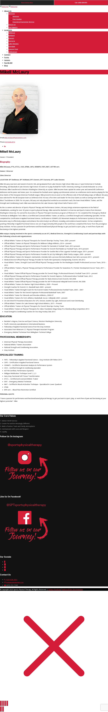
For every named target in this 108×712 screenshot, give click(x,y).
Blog (6, 65)
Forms (6, 57)
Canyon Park (13, 49)
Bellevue (11, 33)
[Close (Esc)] (7, 703)
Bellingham (12, 52)
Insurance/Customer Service (23, 22)
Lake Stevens (13, 44)
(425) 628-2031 (12, 579)
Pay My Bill (8, 63)
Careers (7, 60)
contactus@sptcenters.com (15, 582)
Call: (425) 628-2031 (81, 2)
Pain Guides (17, 19)
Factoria (11, 41)
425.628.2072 (10, 142)
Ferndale (11, 46)
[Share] (5, 703)
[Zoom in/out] (1, 703)
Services (11, 14)
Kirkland (11, 35)
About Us (7, 11)
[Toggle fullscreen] (3, 703)
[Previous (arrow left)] (1, 709)
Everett (11, 38)
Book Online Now (27, 2)
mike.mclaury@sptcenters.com (15, 138)
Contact (7, 55)
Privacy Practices (54, 589)
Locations (8, 30)
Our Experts (13, 27)
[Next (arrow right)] (3, 709)
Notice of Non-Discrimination (72, 589)
